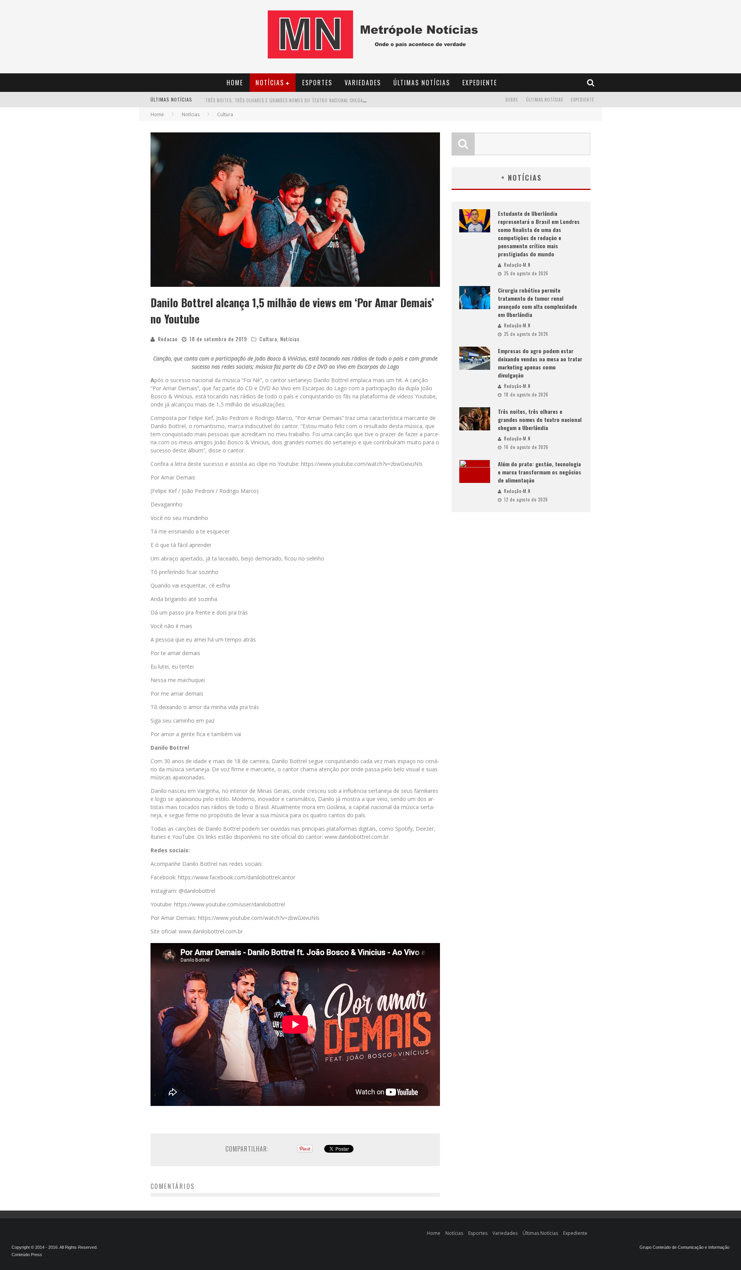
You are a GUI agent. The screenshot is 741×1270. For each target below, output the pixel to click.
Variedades (363, 82)
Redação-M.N (517, 265)
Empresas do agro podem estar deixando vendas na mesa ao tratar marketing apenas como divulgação (540, 363)
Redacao (168, 339)
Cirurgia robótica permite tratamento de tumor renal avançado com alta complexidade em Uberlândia (537, 302)
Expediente (479, 82)
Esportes (317, 82)
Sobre (511, 100)
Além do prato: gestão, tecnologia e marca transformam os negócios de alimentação (539, 472)
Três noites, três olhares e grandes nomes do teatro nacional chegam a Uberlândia (300, 100)
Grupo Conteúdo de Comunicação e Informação (684, 1247)
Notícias (269, 82)
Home (235, 82)
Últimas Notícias (421, 82)
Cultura (268, 339)
